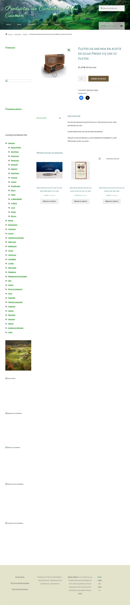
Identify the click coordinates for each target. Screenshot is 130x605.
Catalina (14, 178)
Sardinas (11, 319)
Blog (19, 24)
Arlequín (14, 165)
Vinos (10, 332)
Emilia (13, 190)
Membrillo (12, 272)
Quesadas (11, 306)
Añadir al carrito (98, 78)
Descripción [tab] (41, 118)
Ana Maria (15, 152)
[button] (69, 50)
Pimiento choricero (15, 302)
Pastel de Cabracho (15, 289)
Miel (10, 281)
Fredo (25, 34)
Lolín (13, 208)
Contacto (31, 24)
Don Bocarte (15, 186)
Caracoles (12, 229)
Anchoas (18, 34)
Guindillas (12, 255)
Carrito (45, 24)
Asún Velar (15, 173)
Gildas (10, 251)
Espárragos (12, 246)
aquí (80, 594)
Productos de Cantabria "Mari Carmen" (41, 12)
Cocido (10, 233)
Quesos (11, 311)
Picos (10, 293)
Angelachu (15, 156)
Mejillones (12, 268)
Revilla (13, 216)
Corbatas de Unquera (16, 238)
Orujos (10, 285)
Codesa (13, 182)
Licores (11, 263)
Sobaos (11, 324)
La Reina (14, 203)
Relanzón (11, 315)
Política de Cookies (20, 589)
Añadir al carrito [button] (49, 201)
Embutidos (12, 242)
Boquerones (12, 225)
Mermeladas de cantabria (17, 276)
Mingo (13, 212)
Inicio (8, 24)
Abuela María (16, 147)
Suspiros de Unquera (15, 328)
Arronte (14, 169)
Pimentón (11, 298)
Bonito (10, 220)
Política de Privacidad (20, 583)
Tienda (57, 24)
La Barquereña (16, 199)
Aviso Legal (20, 577)
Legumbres (12, 259)
